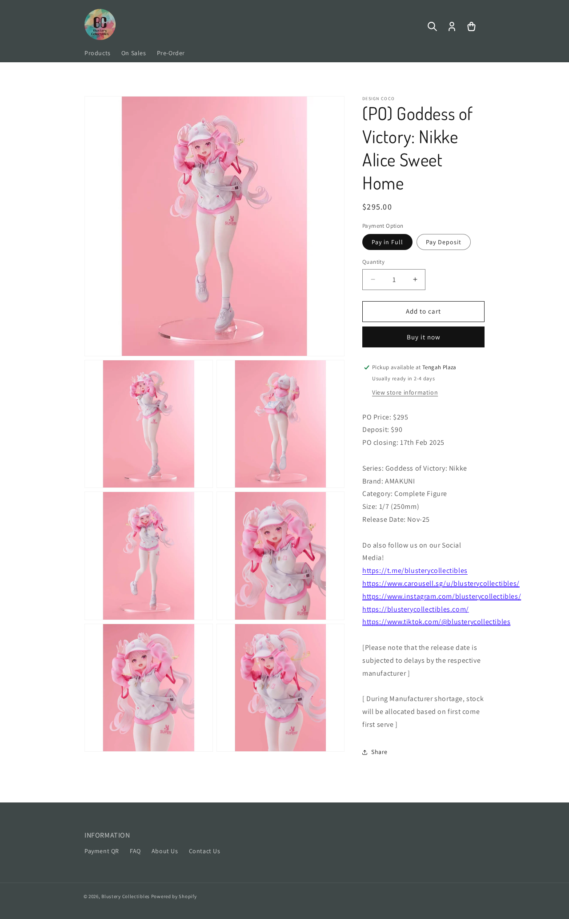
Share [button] (379, 752)
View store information (405, 392)
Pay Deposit (443, 242)
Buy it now (424, 337)
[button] (432, 26)
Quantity (373, 262)
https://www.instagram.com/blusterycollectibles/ (441, 596)
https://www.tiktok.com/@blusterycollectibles (436, 621)
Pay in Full (387, 242)
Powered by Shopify (174, 896)
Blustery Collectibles (126, 896)
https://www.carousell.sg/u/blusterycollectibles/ (441, 583)
